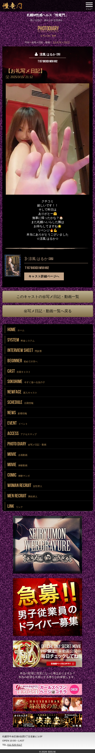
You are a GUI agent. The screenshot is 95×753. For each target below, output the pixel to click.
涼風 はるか (40, 259)
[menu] (89, 6)
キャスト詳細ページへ (44, 276)
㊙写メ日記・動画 (41, 42)
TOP (27, 42)
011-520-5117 (14, 745)
